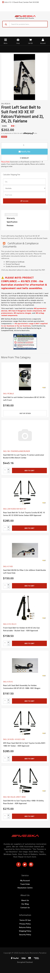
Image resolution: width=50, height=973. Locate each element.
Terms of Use (25, 920)
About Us (25, 900)
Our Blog (25, 904)
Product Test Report (13, 264)
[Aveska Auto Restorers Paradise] (25, 17)
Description (11, 214)
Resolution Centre (25, 887)
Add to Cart (29, 470)
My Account (25, 880)
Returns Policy (25, 927)
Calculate (25, 201)
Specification (12, 221)
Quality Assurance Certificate (15, 266)
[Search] (6, 24)
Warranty (11, 218)
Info (35, 133)
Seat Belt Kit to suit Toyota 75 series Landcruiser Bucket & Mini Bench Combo (23, 456)
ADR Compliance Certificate (15, 262)
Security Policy (25, 934)
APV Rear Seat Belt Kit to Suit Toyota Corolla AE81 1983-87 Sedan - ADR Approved (24, 744)
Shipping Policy (25, 931)
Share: (5, 126)
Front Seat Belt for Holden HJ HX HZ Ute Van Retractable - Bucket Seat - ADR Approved (21, 629)
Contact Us (25, 907)
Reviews (10, 225)
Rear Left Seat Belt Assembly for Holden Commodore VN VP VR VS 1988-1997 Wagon (21, 687)
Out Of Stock (25, 413)
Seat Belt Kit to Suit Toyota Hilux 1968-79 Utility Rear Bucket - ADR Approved (23, 802)
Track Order (25, 884)
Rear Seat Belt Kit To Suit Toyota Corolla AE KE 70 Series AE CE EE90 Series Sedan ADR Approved (24, 514)
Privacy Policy (25, 923)
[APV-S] (44, 387)
